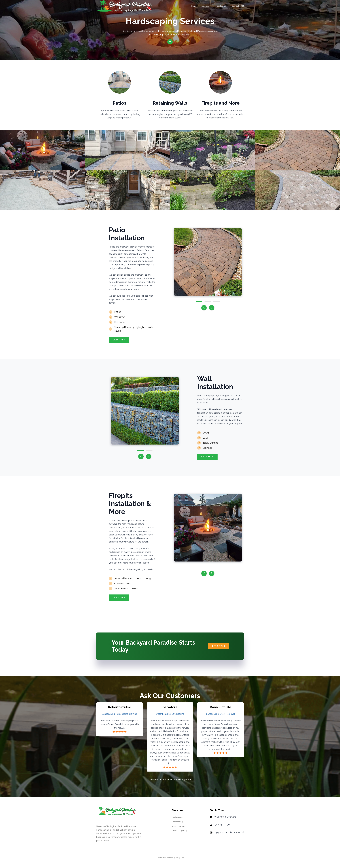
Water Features (178, 826)
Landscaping (177, 822)
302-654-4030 (238, 6)
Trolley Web (180, 858)
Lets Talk (119, 339)
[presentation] (204, 307)
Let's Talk (218, 646)
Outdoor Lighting (179, 831)
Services (205, 6)
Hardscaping (177, 817)
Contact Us (221, 6)
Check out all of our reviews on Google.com (170, 779)
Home (193, 6)
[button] (199, 301)
